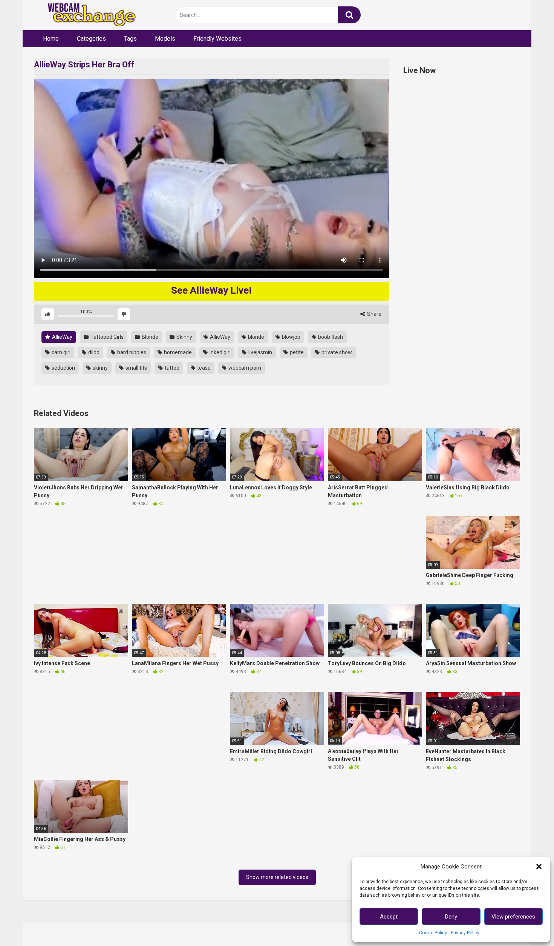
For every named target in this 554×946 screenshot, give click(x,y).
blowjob (290, 337)
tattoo (171, 368)
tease (203, 368)
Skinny (183, 337)
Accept (389, 916)
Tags (130, 38)
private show (336, 352)
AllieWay (61, 337)
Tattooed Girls (106, 337)
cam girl (60, 352)
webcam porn (244, 368)
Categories (91, 38)
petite (296, 352)
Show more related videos (277, 877)
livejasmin (259, 352)
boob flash (330, 337)
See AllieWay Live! (211, 290)
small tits (135, 368)
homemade (177, 352)
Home (51, 38)
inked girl (219, 352)
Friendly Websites (217, 38)
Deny (451, 916)
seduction (63, 368)
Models (165, 38)
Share (373, 314)
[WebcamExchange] (87, 15)
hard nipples (131, 352)
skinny (100, 368)
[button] (539, 866)
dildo (93, 352)
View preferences (513, 916)
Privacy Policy (465, 932)
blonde (255, 337)
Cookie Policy (433, 932)
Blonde (149, 337)
